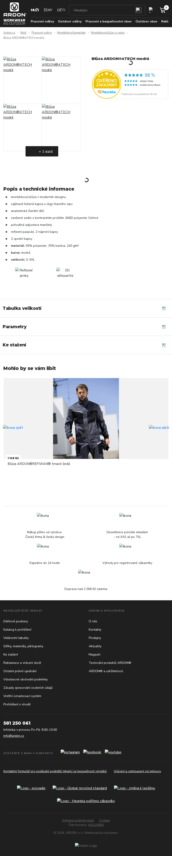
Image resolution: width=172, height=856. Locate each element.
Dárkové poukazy (15, 621)
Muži (35, 10)
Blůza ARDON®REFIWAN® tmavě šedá (39, 464)
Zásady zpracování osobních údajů (28, 688)
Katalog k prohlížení (17, 629)
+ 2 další (45, 152)
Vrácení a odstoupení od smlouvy (137, 771)
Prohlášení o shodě (16, 704)
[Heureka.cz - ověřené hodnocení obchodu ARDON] (130, 83)
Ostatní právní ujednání (20, 671)
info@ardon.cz (13, 736)
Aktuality (95, 646)
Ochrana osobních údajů (78, 821)
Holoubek (96, 825)
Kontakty (95, 629)
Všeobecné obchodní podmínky (25, 679)
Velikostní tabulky (16, 638)
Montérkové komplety (71, 33)
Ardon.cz (9, 33)
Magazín (95, 654)
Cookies (104, 821)
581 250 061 (16, 723)
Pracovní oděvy (42, 33)
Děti (61, 10)
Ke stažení (10, 654)
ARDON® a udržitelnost (106, 671)
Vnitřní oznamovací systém (22, 696)
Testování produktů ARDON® (110, 663)
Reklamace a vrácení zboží (22, 663)
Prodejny (95, 638)
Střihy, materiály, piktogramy (23, 646)
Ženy (48, 10)
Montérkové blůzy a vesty (108, 33)
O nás (93, 621)
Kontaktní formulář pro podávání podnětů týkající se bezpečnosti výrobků (55, 771)
